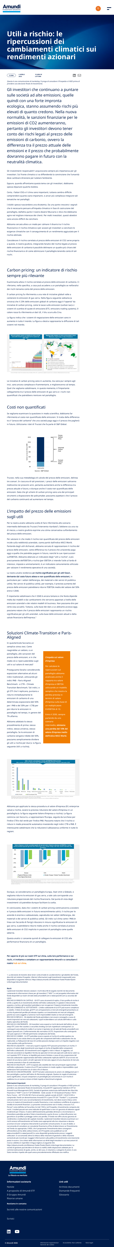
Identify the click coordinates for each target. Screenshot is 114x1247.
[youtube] (17, 1232)
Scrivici (10, 1218)
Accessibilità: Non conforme (72, 1243)
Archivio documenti (69, 1186)
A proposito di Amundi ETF (21, 1190)
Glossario (64, 1194)
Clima (11, 75)
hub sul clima (19, 963)
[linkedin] (9, 1232)
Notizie (10, 1186)
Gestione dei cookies (47, 1245)
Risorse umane (15, 1198)
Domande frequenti (69, 1190)
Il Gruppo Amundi (16, 1194)
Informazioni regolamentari (49, 1243)
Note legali (89, 1243)
